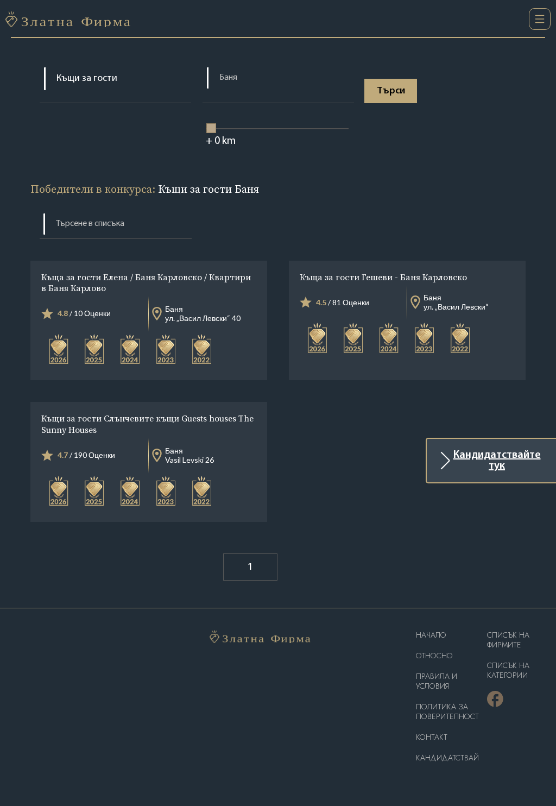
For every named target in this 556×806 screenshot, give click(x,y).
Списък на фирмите (508, 640)
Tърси (391, 91)
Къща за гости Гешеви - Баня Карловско (383, 277)
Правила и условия (436, 681)
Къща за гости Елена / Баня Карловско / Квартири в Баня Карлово (146, 282)
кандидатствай (447, 758)
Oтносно (434, 656)
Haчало (431, 635)
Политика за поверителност (447, 712)
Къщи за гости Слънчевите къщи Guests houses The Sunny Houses (147, 424)
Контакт (431, 737)
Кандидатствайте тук (497, 460)
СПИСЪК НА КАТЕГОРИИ (508, 670)
